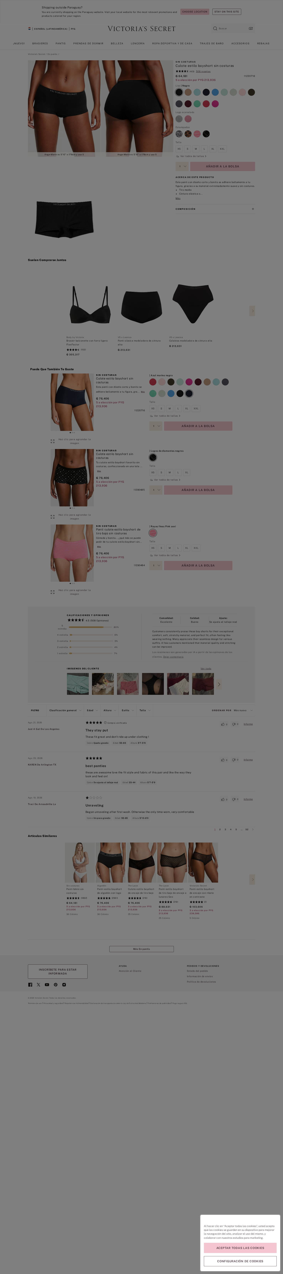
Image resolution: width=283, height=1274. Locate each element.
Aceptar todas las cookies (240, 1248)
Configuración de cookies (240, 1261)
